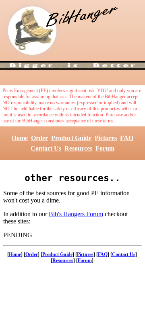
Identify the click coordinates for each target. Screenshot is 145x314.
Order (39, 137)
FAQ (126, 137)
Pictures (106, 137)
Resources (78, 148)
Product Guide (71, 137)
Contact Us (46, 148)
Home (20, 137)
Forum (104, 148)
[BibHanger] (32, 30)
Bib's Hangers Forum (76, 214)
